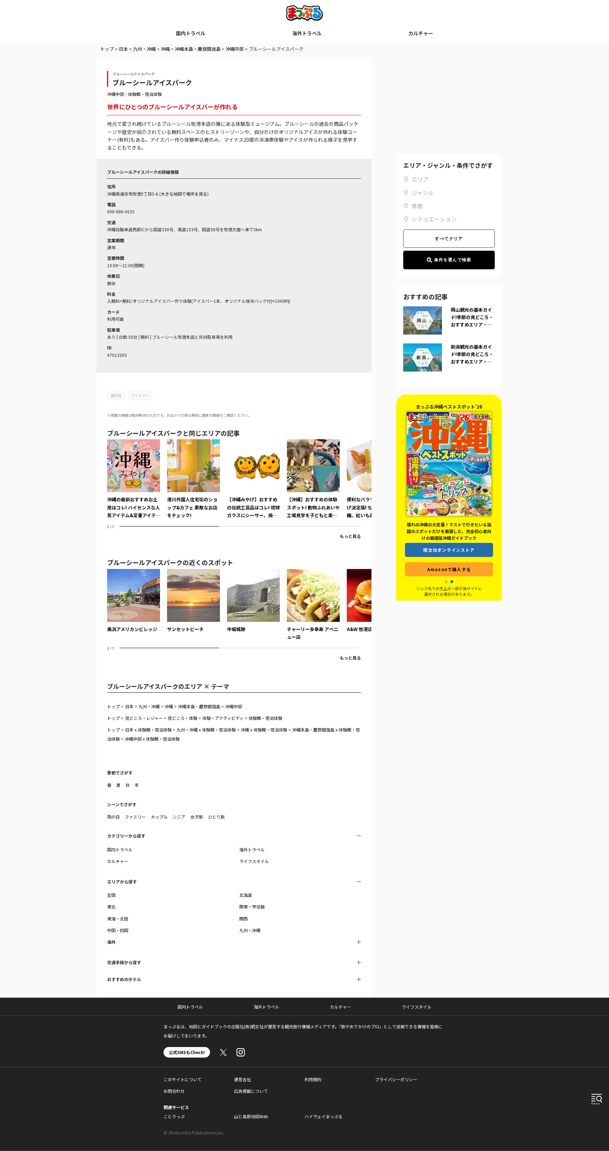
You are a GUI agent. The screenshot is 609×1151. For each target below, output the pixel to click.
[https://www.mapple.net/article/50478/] (193, 479)
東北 (111, 907)
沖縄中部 (235, 48)
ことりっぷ (174, 1116)
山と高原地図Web (251, 1116)
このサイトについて (183, 1079)
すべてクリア (449, 238)
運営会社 (242, 1079)
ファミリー (140, 395)
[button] (446, 581)
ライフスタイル (254, 861)
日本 (123, 48)
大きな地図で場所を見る (184, 194)
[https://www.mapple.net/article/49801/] (253, 479)
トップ (107, 48)
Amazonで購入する (449, 569)
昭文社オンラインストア (448, 550)
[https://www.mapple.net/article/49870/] (313, 479)
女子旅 (196, 817)
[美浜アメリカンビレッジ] (133, 601)
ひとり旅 (216, 817)
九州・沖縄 (144, 48)
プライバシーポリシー (396, 1079)
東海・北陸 (117, 919)
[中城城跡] (253, 601)
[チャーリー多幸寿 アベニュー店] (313, 605)
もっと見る (350, 536)
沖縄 (165, 48)
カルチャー (420, 33)
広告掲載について (251, 1091)
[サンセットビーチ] (193, 601)
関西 (243, 919)
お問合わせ (174, 1091)
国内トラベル (190, 33)
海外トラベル (307, 33)
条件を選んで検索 (453, 259)
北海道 (245, 895)
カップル (159, 817)
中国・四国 (117, 930)
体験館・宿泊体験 (145, 94)
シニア (179, 817)
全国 (111, 895)
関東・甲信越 (252, 907)
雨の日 (116, 395)
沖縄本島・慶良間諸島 (198, 48)
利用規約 (312, 1079)
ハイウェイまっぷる (323, 1116)
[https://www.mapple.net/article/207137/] (133, 479)
